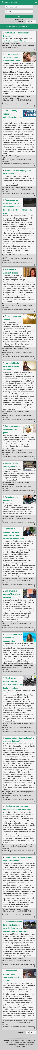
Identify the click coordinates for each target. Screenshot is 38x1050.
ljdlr (4, 158)
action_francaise (10, 909)
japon (25, 156)
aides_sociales (9, 187)
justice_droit (8, 411)
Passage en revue (10, 2)
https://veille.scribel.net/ (11, 47)
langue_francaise (18, 96)
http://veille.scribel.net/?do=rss (14, 41)
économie (19, 516)
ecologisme (8, 348)
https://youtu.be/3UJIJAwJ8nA (13, 671)
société (5, 98)
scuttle (23, 26)
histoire (7, 723)
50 (31, 22)
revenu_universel (21, 187)
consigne (7, 578)
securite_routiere (29, 255)
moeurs (20, 348)
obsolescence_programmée (13, 665)
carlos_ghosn (17, 156)
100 (35, 22)
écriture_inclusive (14, 98)
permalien (19, 45)
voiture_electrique (8, 484)
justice (31, 156)
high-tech (7, 451)
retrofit (20, 482)
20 (28, 22)
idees (13, 791)
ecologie (14, 578)
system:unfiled (15, 43)
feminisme (8, 96)
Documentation (19, 1046)
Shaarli (6, 1040)
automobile (8, 156)
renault (9, 158)
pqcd (13, 451)
